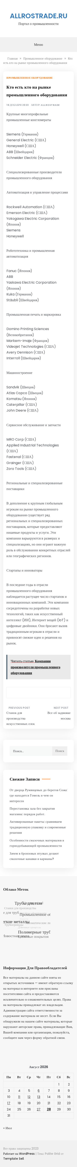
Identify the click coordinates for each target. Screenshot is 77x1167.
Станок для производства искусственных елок (20, 718)
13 (38, 1097)
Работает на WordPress (19, 1154)
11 (19, 1097)
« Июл (7, 1128)
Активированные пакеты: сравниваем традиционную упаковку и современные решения (38, 827)
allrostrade (50, 105)
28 (49, 1109)
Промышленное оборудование (29, 78)
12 (29, 1097)
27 (38, 1109)
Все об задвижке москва (59, 715)
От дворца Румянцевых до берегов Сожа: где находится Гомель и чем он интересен (38, 795)
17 (8, 1103)
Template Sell (13, 1158)
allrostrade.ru (38, 16)
